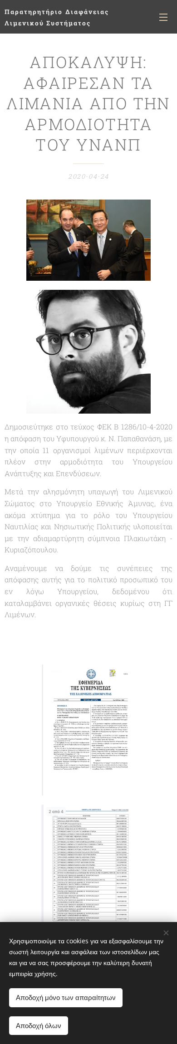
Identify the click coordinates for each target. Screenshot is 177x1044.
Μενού (163, 17)
